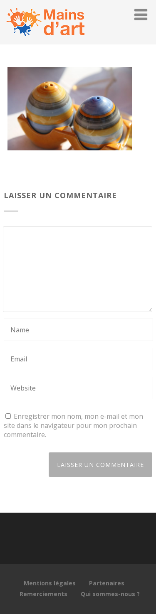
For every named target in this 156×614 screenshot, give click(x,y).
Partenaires (106, 583)
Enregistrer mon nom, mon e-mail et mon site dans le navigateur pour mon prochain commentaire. (73, 425)
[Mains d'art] (45, 39)
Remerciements (43, 594)
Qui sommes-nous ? (110, 594)
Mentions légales (50, 583)
